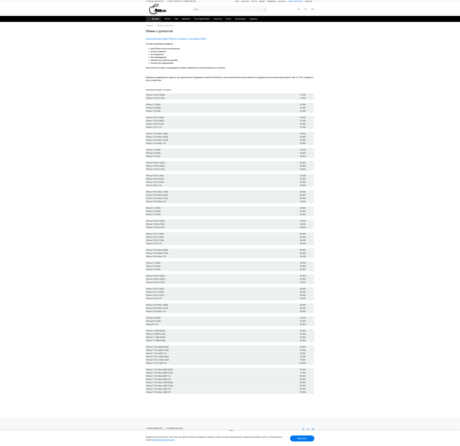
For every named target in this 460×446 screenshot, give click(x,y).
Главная (149, 25)
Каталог (155, 19)
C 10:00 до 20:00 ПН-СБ (155, 1)
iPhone (167, 19)
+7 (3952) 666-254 (174, 428)
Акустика (218, 19)
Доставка (245, 1)
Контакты (282, 1)
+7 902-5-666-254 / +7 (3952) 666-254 (181, 1)
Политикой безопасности (163, 440)
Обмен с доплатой (295, 1)
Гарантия (308, 1)
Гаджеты (253, 19)
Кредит (262, 1)
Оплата (254, 1)
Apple (149, 407)
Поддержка (271, 1)
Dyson (228, 19)
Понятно (302, 438)
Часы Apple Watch (202, 19)
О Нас (237, 1)
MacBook (186, 19)
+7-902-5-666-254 (154, 428)
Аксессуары (240, 19)
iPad (176, 19)
